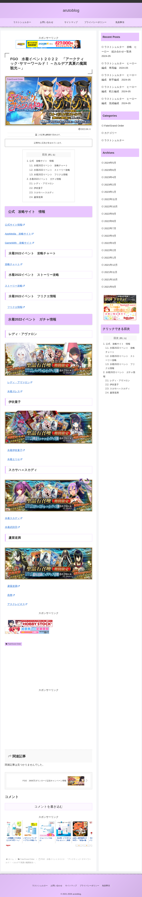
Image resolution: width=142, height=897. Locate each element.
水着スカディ (12, 518)
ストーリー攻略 (13, 285)
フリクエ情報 (14, 307)
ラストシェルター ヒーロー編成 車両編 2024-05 (119, 65)
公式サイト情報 (13, 224)
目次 (44, 154)
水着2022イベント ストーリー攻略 (52, 170)
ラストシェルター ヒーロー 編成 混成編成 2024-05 (119, 101)
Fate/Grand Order (14, 644)
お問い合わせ (56, 885)
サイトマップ (71, 885)
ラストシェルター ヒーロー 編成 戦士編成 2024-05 (119, 89)
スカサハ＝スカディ (44, 192)
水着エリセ (13, 459)
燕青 (9, 595)
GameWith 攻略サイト (18, 242)
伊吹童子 (38, 188)
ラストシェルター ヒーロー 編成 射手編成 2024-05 (119, 77)
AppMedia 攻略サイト (18, 233)
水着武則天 (11, 527)
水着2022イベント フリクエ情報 (51, 174)
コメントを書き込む (48, 806)
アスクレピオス (16, 604)
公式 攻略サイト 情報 (41, 161)
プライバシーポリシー (89, 885)
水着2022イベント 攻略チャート (51, 165)
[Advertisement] (27, 666)
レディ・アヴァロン (44, 183)
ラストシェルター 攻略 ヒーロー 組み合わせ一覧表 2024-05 (119, 51)
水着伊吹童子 (14, 450)
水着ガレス (13, 391)
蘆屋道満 (38, 197)
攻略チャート (12, 264)
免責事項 (106, 885)
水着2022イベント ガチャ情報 (45, 179)
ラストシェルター (40, 885)
